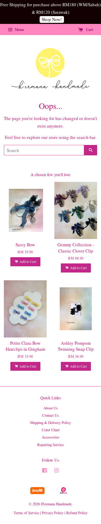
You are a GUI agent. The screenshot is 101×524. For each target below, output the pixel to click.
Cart (89, 29)
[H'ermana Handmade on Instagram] (56, 471)
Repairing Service (50, 444)
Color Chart (51, 429)
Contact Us (50, 415)
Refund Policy (77, 512)
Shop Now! (52, 19)
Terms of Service (26, 512)
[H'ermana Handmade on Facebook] (44, 471)
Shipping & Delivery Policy (50, 422)
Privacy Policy (52, 512)
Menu (19, 29)
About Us (51, 408)
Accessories (50, 437)
